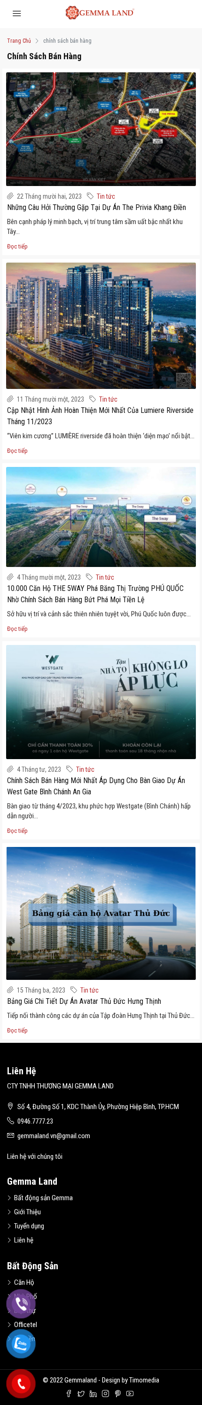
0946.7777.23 (35, 1121)
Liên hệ (23, 1240)
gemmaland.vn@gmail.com (53, 1136)
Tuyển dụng (29, 1226)
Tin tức (106, 196)
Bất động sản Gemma (43, 1198)
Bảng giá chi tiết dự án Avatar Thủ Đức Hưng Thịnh (84, 1001)
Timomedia (144, 1380)
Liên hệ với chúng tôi (34, 1156)
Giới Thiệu (27, 1212)
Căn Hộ (24, 1282)
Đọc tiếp (17, 246)
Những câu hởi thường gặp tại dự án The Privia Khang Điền (96, 207)
